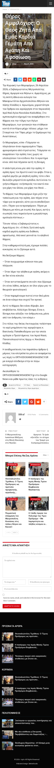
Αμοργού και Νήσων (15, 385)
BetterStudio (33, 764)
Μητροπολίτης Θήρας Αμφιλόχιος (28, 388)
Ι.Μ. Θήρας (27, 385)
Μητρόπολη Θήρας (9, 388)
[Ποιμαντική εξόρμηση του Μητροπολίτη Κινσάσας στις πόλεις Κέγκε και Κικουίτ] (15, 504)
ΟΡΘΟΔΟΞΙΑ (12, 465)
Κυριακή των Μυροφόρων (40, 385)
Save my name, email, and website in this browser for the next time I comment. (26, 599)
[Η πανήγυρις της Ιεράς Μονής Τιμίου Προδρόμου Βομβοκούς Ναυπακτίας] (39, 469)
